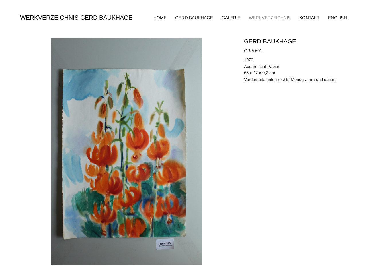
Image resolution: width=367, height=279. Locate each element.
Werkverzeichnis (270, 17)
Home (160, 17)
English (337, 17)
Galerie (231, 17)
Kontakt (309, 17)
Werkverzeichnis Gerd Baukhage (76, 17)
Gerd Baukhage (194, 17)
